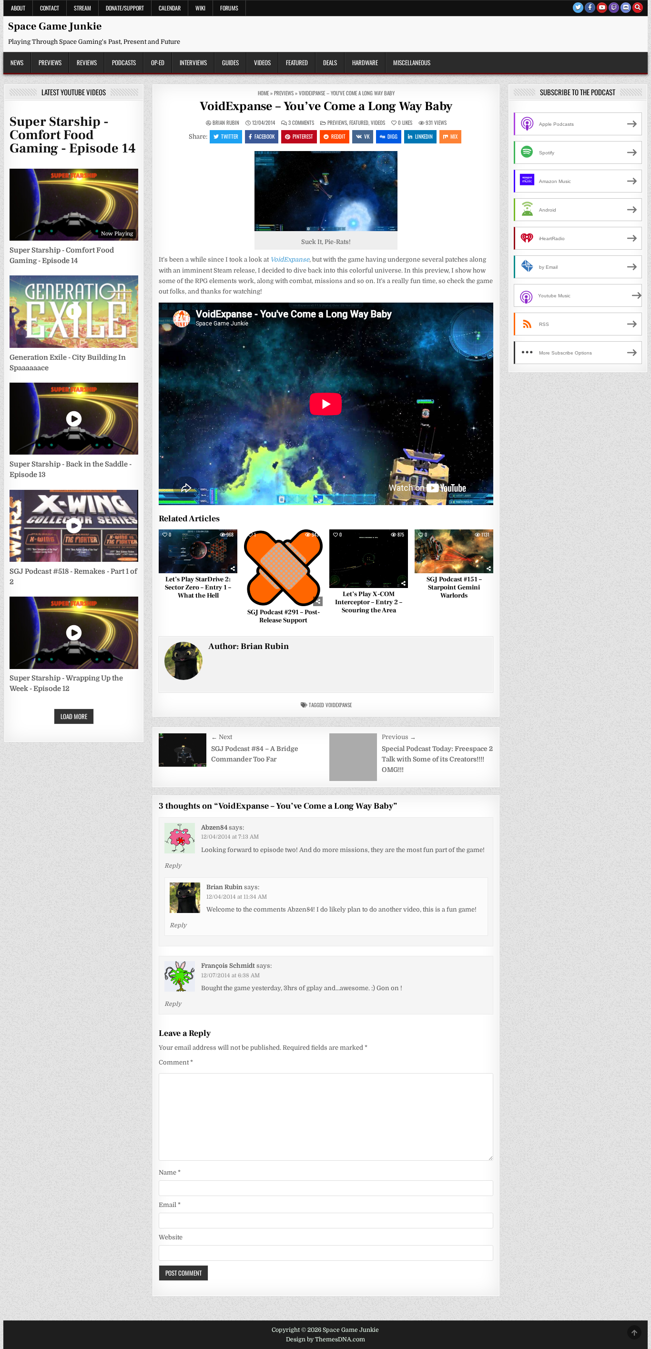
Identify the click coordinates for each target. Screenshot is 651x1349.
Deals (330, 62)
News (16, 62)
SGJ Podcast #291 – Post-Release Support (283, 616)
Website (171, 1237)
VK (366, 136)
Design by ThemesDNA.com (325, 1339)
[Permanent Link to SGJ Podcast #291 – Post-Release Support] (283, 567)
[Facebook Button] (590, 7)
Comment (176, 1062)
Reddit (338, 136)
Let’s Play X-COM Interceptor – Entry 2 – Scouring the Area (368, 602)
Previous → (399, 736)
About (18, 8)
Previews (50, 62)
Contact (49, 8)
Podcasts (124, 62)
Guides (230, 62)
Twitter (229, 136)
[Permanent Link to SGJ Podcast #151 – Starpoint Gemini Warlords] (454, 551)
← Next (221, 736)
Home (263, 93)
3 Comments (301, 122)
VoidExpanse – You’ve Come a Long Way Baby (326, 106)
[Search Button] (637, 7)
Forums (229, 8)
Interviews (193, 62)
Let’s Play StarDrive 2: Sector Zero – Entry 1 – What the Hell (198, 587)
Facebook (264, 136)
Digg (392, 136)
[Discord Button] (625, 7)
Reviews (87, 62)
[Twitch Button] (614, 7)
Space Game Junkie (55, 26)
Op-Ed (157, 62)
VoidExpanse (339, 705)
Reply (172, 865)
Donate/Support (125, 8)
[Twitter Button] (578, 7)
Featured (297, 62)
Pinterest (303, 136)
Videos (262, 62)
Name (170, 1172)
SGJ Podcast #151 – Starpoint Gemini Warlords (454, 587)
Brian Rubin (226, 122)
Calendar (170, 8)
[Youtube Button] (602, 7)
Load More (74, 716)
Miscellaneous (411, 62)
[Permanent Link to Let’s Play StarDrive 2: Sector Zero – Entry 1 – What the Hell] (198, 551)
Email (170, 1204)
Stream (82, 8)
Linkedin (424, 136)
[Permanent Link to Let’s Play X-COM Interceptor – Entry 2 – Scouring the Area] (368, 558)
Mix (454, 136)
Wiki (200, 8)
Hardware (365, 62)
